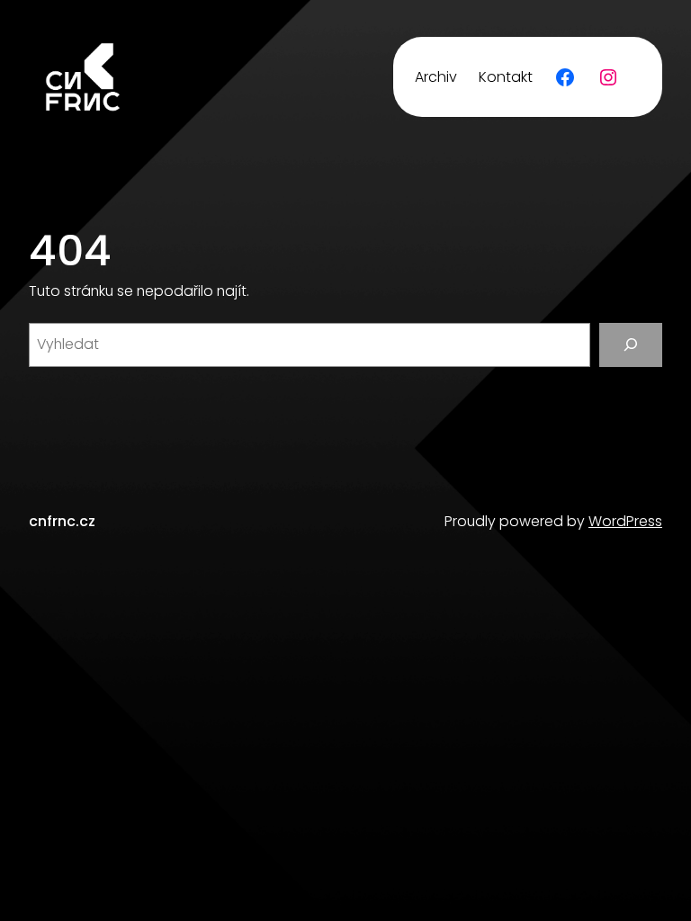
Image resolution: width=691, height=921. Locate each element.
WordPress (625, 521)
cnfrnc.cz (62, 521)
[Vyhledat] (630, 345)
